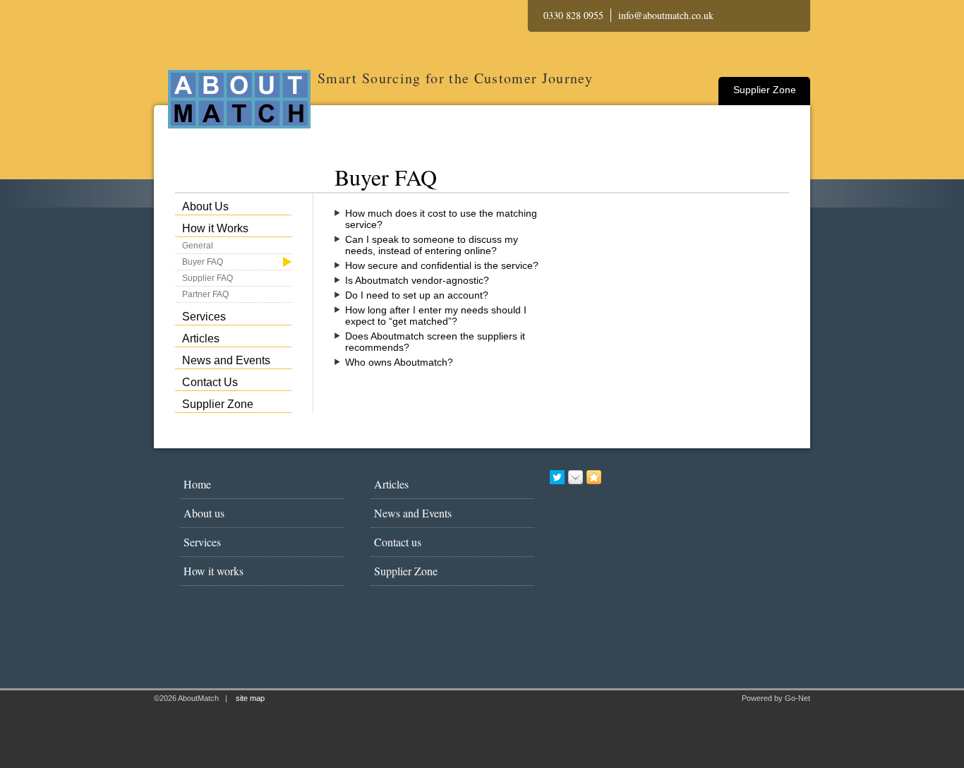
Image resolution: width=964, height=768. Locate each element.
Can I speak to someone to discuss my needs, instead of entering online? (431, 245)
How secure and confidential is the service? (441, 265)
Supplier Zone (764, 89)
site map (250, 698)
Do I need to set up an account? (416, 295)
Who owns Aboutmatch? (399, 362)
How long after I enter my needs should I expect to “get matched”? (435, 315)
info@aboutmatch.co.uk (665, 15)
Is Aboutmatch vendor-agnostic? (417, 280)
